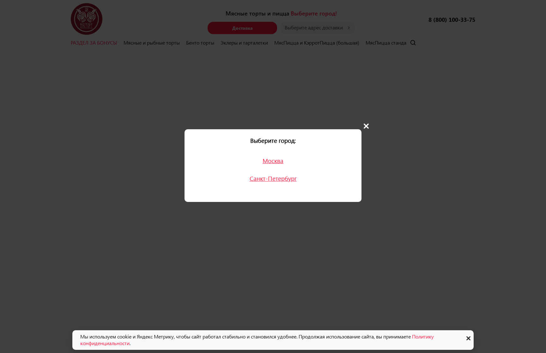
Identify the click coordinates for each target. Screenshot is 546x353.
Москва (273, 161)
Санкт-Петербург (273, 178)
